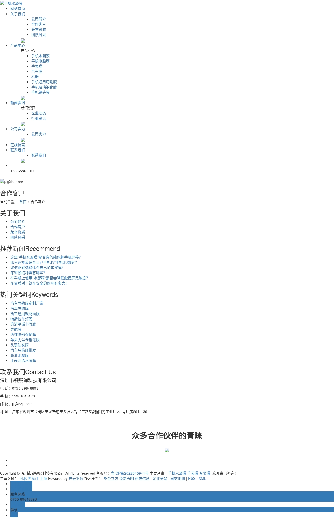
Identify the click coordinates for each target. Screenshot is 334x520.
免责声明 (126, 478)
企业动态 (38, 113)
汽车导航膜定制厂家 (26, 303)
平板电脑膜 (40, 60)
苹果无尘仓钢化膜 (25, 339)
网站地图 (177, 478)
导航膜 (15, 329)
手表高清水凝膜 (23, 360)
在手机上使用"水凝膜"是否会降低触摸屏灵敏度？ (50, 277)
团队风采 (38, 34)
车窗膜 (204, 473)
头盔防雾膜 (19, 344)
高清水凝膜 (19, 355)
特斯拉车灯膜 (21, 318)
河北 (23, 478)
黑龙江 (33, 478)
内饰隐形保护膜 (23, 334)
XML (202, 478)
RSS (191, 478)
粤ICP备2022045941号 (130, 473)
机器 (35, 76)
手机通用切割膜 (44, 81)
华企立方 (111, 478)
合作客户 (38, 24)
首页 (23, 201)
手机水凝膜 (40, 55)
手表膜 (36, 66)
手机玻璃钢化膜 (44, 86)
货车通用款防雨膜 (25, 313)
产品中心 (17, 45)
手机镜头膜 (40, 92)
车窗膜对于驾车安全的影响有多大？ (39, 283)
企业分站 (160, 478)
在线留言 (17, 144)
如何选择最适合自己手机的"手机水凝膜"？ (44, 262)
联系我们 (17, 149)
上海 (43, 478)
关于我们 (17, 13)
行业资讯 (38, 118)
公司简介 (38, 18)
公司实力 (17, 128)
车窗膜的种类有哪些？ (28, 272)
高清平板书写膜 (23, 323)
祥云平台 (76, 478)
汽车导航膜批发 (23, 350)
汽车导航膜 (19, 308)
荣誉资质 (38, 29)
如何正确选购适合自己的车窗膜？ (37, 267)
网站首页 (17, 8)
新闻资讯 (17, 102)
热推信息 (142, 478)
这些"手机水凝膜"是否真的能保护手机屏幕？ (46, 256)
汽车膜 (36, 71)
